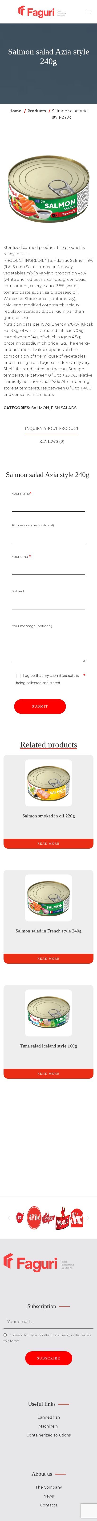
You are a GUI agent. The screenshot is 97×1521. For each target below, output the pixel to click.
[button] (9, 1218)
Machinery (48, 1426)
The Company (48, 1487)
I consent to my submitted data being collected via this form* (47, 1338)
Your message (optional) (32, 626)
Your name (21, 493)
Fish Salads (64, 408)
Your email (21, 556)
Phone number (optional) (33, 525)
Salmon (40, 408)
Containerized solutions (48, 1435)
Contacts (48, 1505)
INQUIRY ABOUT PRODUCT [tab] (52, 428)
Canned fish (48, 1417)
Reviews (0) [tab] (51, 441)
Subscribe (48, 1358)
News (48, 1496)
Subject (18, 591)
